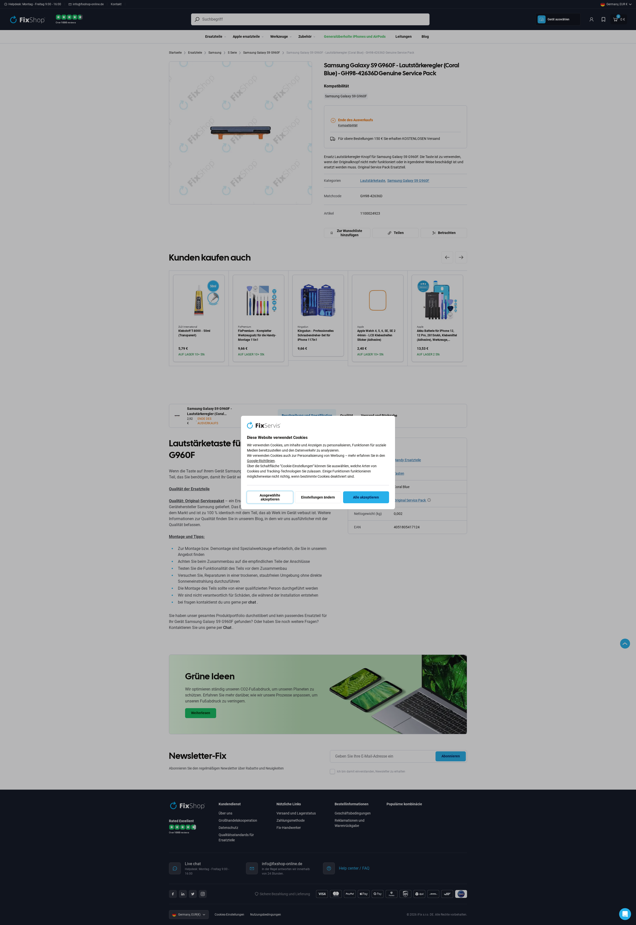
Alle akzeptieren (366, 497)
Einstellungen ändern (318, 497)
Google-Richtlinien (261, 461)
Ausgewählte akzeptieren (270, 497)
